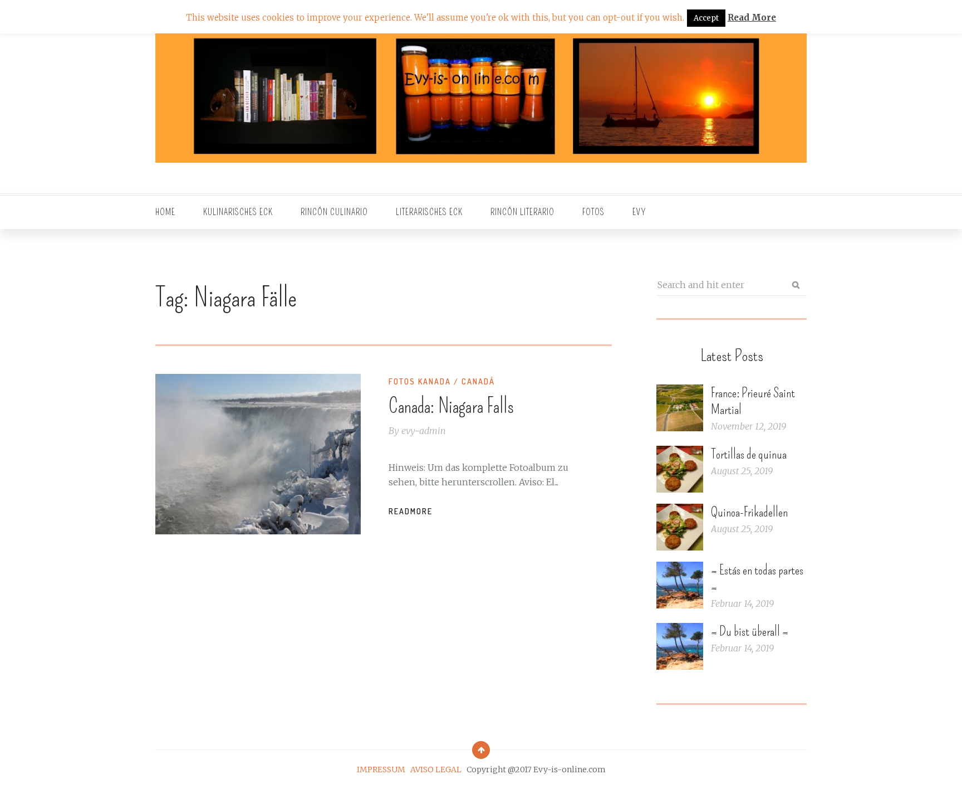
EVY (639, 212)
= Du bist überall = (749, 631)
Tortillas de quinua (749, 454)
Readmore (411, 511)
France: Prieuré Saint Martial (753, 401)
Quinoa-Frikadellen (749, 512)
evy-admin (423, 430)
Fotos (593, 212)
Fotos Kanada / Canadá (442, 381)
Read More (752, 17)
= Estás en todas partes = (757, 578)
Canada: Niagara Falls (451, 406)
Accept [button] (706, 18)
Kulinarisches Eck (238, 212)
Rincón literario (522, 212)
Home (165, 212)
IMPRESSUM (381, 769)
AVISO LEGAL (436, 769)
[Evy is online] (481, 97)
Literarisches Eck (429, 212)
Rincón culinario (334, 212)
